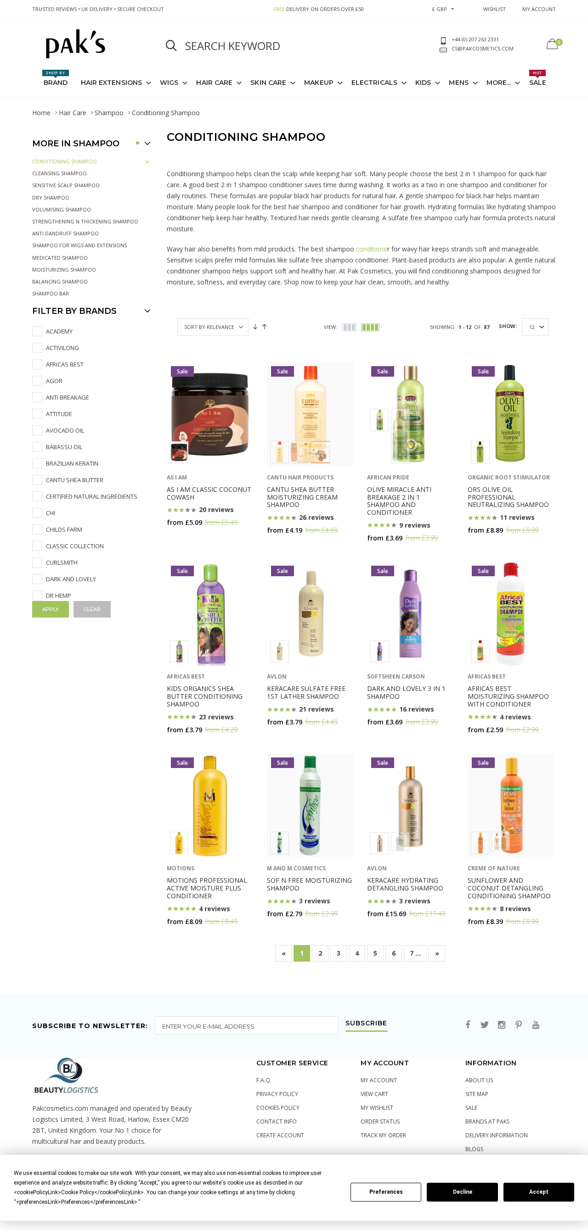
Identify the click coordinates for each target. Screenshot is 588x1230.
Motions (180, 868)
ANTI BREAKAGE (67, 397)
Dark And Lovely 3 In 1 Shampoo (406, 692)
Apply (50, 609)
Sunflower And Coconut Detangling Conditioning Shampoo (509, 888)
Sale (537, 78)
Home (41, 112)
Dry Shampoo (50, 197)
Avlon (277, 676)
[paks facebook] (467, 1025)
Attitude (59, 414)
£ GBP (439, 9)
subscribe (366, 1023)
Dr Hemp (58, 595)
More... (498, 82)
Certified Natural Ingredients (91, 496)
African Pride (388, 477)
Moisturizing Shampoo (64, 269)
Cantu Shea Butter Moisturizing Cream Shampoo (302, 497)
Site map (476, 1094)
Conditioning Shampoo (64, 161)
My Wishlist (377, 1108)
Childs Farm (64, 529)
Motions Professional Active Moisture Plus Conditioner (207, 888)
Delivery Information (496, 1135)
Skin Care (268, 82)
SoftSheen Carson (396, 676)
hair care (214, 82)
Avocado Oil (65, 430)
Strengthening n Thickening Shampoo (85, 221)
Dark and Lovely (71, 579)
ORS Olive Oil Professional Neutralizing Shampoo (508, 497)
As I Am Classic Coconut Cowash (209, 493)
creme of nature (494, 868)
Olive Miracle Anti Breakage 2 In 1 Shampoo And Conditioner (399, 501)
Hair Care (72, 112)
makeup (319, 82)
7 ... (415, 953)
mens (458, 82)
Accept (538, 1192)
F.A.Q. (263, 1080)
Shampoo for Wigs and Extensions (79, 245)
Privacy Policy (277, 1094)
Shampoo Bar (50, 293)
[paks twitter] (484, 1025)
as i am (177, 477)
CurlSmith (62, 562)
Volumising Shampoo (61, 209)
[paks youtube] (535, 1025)
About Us (479, 1080)
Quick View (189, 540)
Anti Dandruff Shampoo (65, 233)
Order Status (380, 1121)
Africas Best (65, 364)
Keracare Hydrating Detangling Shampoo (405, 884)
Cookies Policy (278, 1108)
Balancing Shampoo (60, 281)
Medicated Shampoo (60, 257)
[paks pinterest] (518, 1025)
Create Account (280, 1135)
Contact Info (276, 1121)
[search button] (171, 45)
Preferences (386, 1192)
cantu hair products (300, 477)
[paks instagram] (501, 1025)
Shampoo (109, 112)
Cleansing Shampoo (59, 173)
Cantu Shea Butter (74, 480)
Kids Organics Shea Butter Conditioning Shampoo (205, 696)
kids (423, 82)
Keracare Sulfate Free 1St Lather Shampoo (306, 692)
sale (471, 1108)
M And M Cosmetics (296, 868)
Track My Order (383, 1135)
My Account (379, 1080)
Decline (462, 1192)
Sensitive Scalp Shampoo (66, 185)
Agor (54, 381)
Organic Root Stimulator (509, 477)
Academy (59, 331)
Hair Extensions (111, 82)
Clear (92, 609)
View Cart (374, 1094)
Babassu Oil (64, 447)
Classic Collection (75, 546)
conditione (371, 249)
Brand (56, 78)
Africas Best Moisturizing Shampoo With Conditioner (508, 696)
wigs (169, 82)
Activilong (62, 348)
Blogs (474, 1149)
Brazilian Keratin (72, 463)
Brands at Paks (487, 1121)
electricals (374, 82)
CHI (50, 513)
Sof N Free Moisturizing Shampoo (309, 884)
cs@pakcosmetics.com (483, 48)
